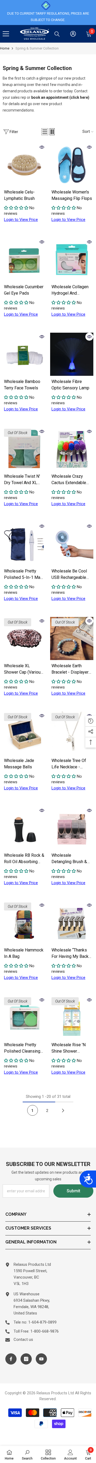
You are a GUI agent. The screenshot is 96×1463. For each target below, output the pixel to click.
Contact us (23, 1339)
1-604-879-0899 (42, 1322)
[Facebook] (11, 1359)
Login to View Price (21, 219)
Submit (73, 1190)
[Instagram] (26, 1359)
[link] (27, 1454)
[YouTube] (41, 1359)
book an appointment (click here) (60, 97)
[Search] (57, 34)
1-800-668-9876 (44, 1331)
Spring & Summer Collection (37, 48)
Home (4, 48)
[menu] (6, 34)
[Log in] (73, 33)
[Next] (63, 1110)
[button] (44, 131)
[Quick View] (42, 147)
